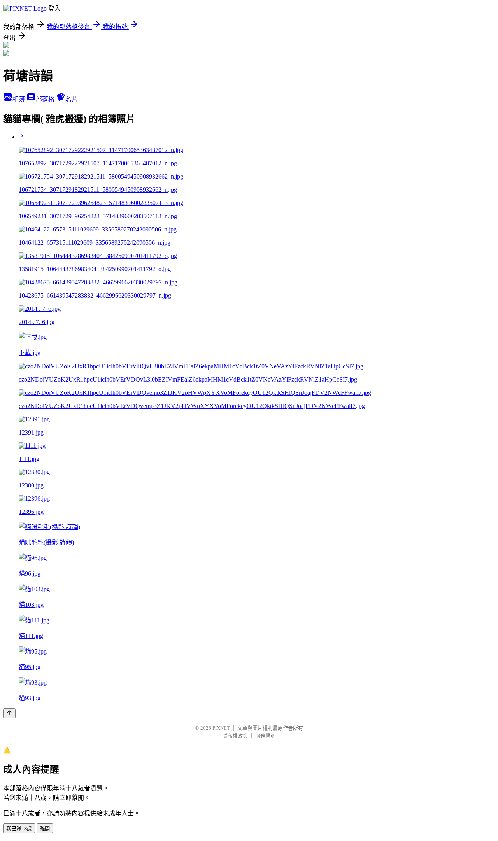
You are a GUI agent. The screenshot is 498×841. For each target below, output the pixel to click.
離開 (45, 829)
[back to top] (9, 713)
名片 (71, 99)
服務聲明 (265, 736)
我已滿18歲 (19, 829)
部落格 (46, 99)
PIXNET (221, 728)
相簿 (19, 99)
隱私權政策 (235, 736)
